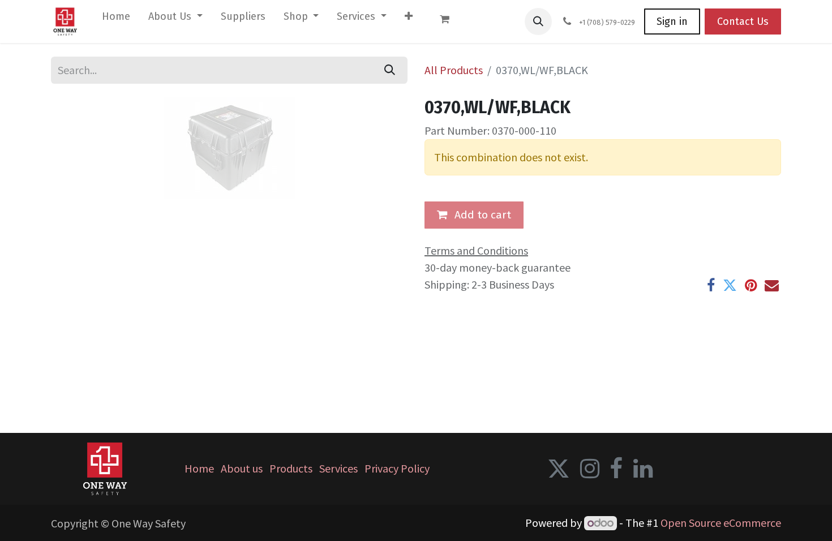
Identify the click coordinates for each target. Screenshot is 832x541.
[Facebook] (711, 285)
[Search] (390, 70)
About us (242, 468)
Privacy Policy (397, 468)
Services (338, 468)
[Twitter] (730, 285)
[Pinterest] (751, 285)
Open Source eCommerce (721, 523)
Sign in (672, 21)
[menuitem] (116, 19)
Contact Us (743, 21)
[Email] (772, 285)
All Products (453, 70)
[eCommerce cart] (450, 21)
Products (290, 468)
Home (199, 468)
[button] (538, 21)
